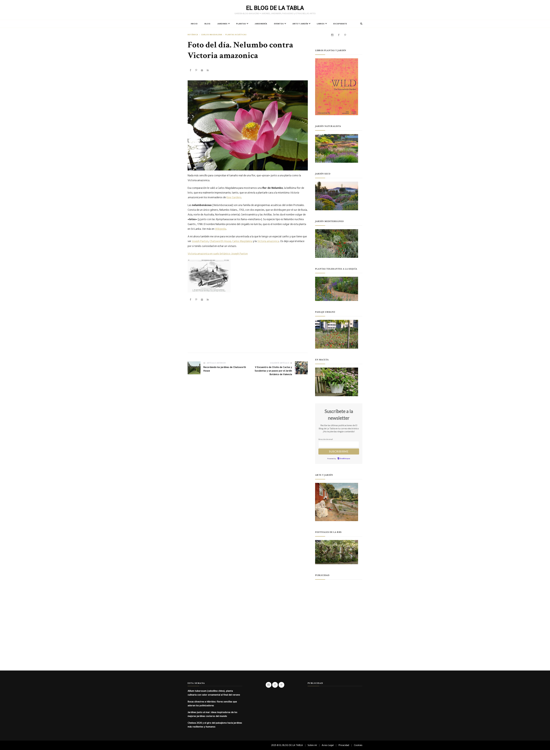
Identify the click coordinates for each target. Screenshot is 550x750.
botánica (193, 34)
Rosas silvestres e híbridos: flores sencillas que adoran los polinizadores (212, 703)
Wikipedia (220, 229)
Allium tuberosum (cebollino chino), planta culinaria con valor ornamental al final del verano (214, 693)
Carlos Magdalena (211, 34)
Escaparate (340, 23)
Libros (321, 23)
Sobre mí (312, 745)
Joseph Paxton (200, 241)
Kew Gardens (233, 197)
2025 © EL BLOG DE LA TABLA (287, 745)
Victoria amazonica (268, 241)
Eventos (279, 23)
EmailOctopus (345, 458)
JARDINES (222, 23)
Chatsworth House (220, 241)
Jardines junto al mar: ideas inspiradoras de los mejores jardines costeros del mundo (212, 714)
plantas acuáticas (235, 34)
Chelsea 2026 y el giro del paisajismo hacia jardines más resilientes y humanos (215, 725)
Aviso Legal (328, 745)
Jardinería (261, 23)
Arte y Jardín (300, 23)
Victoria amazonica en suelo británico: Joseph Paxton (218, 254)
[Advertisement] (248, 324)
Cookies (358, 745)
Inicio (194, 23)
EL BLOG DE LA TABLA (275, 8)
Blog (207, 23)
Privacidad (343, 745)
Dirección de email (325, 439)
